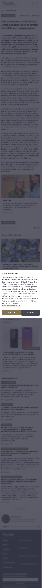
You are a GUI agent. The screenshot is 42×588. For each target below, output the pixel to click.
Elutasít (11, 312)
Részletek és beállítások (11, 306)
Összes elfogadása (30, 312)
